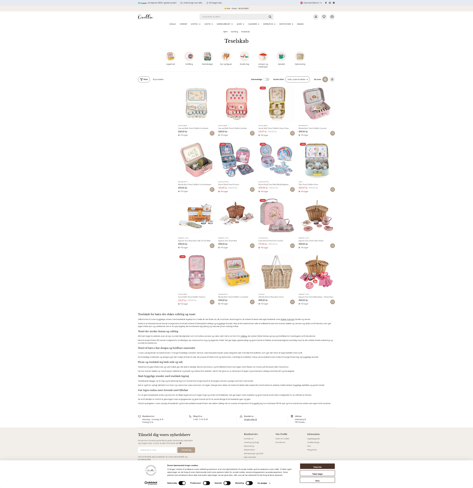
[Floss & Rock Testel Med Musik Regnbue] (276, 160)
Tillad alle (317, 467)
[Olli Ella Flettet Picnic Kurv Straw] (276, 272)
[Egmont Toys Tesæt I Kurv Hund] (317, 216)
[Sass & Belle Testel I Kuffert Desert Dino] (276, 103)
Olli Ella (261, 294)
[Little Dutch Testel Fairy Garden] (276, 216)
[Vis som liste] (332, 79)
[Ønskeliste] (324, 17)
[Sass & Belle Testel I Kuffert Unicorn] (196, 272)
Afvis (317, 481)
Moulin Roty (303, 126)
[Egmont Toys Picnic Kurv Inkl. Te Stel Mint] (196, 216)
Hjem (225, 31)
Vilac (301, 182)
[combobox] (236, 17)
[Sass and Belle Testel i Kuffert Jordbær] (236, 103)
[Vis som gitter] (325, 79)
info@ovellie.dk (250, 419)
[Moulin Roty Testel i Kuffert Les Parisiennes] (196, 160)
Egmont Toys (183, 238)
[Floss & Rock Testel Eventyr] (236, 160)
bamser (290, 319)
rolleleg (243, 336)
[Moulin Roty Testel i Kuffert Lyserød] (317, 103)
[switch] (206, 483)
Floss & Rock (223, 182)
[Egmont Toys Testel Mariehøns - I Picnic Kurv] (317, 272)
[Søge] (270, 16)
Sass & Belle (182, 126)
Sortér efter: (278, 79)
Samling (234, 31)
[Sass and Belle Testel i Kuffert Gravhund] (196, 103)
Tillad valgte (317, 474)
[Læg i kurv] (212, 133)
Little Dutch (263, 238)
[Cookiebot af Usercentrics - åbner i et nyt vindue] (151, 483)
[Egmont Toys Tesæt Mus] (236, 216)
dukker (284, 319)
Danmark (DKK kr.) (311, 3)
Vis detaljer (262, 483)
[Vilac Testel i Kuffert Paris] (317, 160)
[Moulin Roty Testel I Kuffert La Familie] (236, 272)
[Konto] (316, 17)
